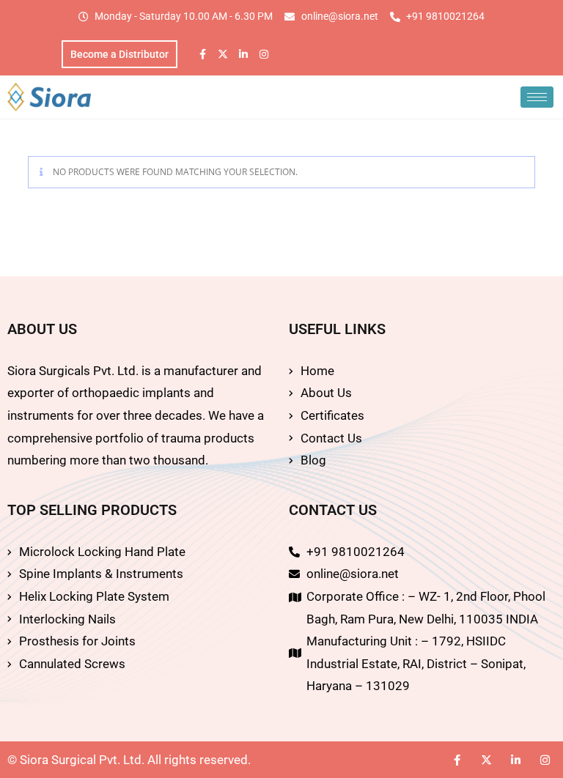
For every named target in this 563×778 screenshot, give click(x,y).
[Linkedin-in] (243, 54)
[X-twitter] (223, 54)
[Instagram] (264, 54)
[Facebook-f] (202, 54)
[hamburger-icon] (536, 97)
